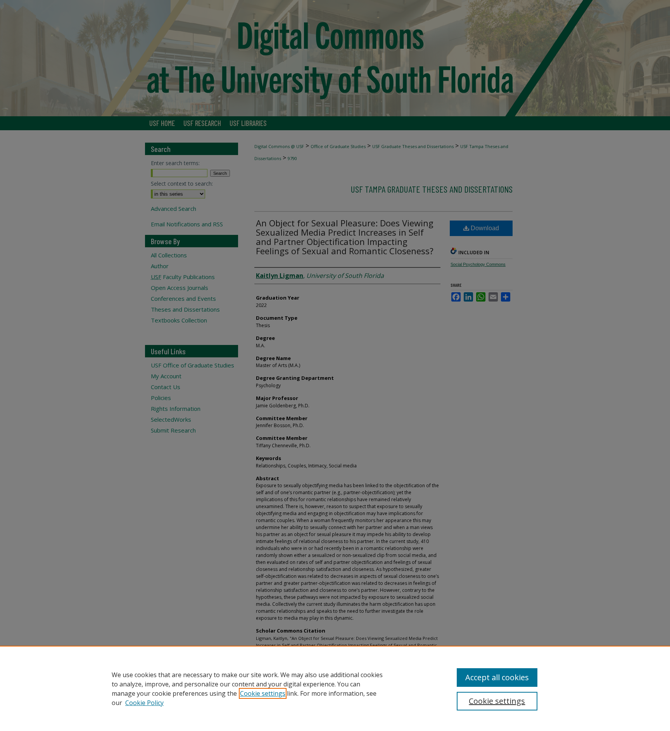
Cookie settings (262, 693)
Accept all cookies (497, 677)
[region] (335, 688)
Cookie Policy (144, 702)
